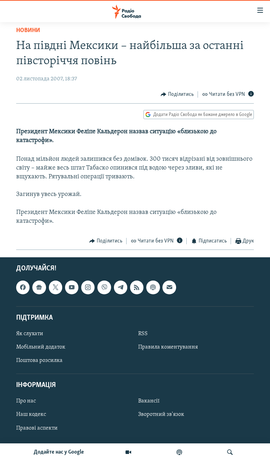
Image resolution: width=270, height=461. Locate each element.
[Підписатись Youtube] (71, 287)
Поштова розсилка (39, 360)
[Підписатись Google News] (39, 287)
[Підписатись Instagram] (88, 287)
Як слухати (29, 334)
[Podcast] (153, 287)
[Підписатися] (169, 287)
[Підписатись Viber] (104, 287)
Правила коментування (168, 347)
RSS (143, 334)
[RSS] (136, 287)
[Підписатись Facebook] (23, 287)
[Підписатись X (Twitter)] (55, 287)
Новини (28, 30)
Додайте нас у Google (59, 452)
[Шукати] (229, 452)
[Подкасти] (179, 452)
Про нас (26, 401)
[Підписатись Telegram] (120, 287)
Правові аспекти (37, 428)
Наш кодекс (31, 414)
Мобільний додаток (40, 347)
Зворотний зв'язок (161, 414)
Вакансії (149, 401)
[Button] (177, 94)
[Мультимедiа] (128, 452)
